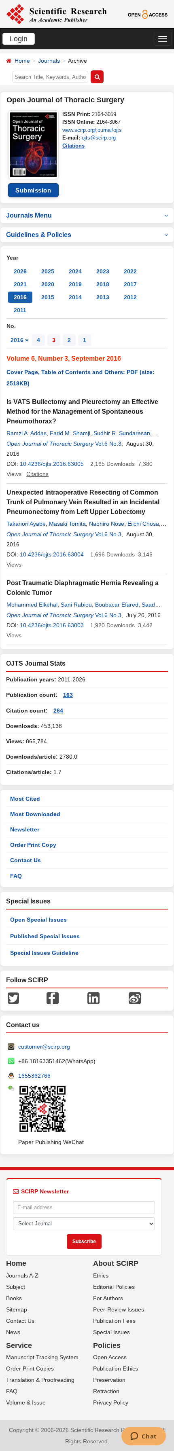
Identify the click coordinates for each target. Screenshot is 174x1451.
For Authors (108, 1298)
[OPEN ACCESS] (147, 14)
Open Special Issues (38, 919)
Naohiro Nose (106, 523)
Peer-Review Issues (118, 1309)
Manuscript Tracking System (42, 1357)
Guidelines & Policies (38, 234)
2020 (47, 284)
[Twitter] (13, 997)
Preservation (109, 1380)
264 (58, 710)
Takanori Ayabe (26, 523)
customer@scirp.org (44, 1046)
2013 (102, 297)
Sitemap (16, 1309)
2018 (102, 284)
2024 (75, 271)
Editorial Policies (114, 1287)
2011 (20, 310)
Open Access (110, 1357)
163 (68, 695)
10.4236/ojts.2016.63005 (52, 464)
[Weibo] (135, 997)
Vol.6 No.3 (108, 443)
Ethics (100, 1275)
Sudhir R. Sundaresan (121, 433)
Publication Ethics (115, 1368)
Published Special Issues (45, 936)
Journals (49, 60)
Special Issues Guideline (44, 953)
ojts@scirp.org (99, 138)
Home (22, 60)
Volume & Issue (26, 1402)
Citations (73, 146)
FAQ (16, 876)
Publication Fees (114, 1321)
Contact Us (25, 860)
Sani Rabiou (76, 604)
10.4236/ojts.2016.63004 (52, 554)
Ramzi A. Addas (26, 433)
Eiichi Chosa (143, 523)
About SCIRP (115, 1263)
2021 (20, 284)
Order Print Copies (30, 1368)
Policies (107, 1345)
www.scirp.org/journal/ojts (92, 130)
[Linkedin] (93, 997)
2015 (47, 297)
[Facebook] (53, 997)
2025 (47, 271)
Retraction (106, 1391)
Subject (15, 1287)
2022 (130, 271)
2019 (75, 284)
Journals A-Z (22, 1275)
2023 (102, 271)
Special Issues (111, 1332)
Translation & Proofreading (40, 1380)
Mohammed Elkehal (31, 604)
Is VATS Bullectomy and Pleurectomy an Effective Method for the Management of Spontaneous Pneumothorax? (82, 411)
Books (14, 1298)
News (13, 1332)
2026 (20, 271)
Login (19, 39)
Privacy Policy (110, 1402)
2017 (130, 284)
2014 (75, 297)
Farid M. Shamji (70, 433)
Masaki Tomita (67, 523)
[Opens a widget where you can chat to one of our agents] (143, 1437)
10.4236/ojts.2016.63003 (52, 625)
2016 (20, 297)
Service (19, 1345)
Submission (33, 190)
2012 (130, 297)
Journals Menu (29, 215)
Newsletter (24, 829)
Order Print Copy (33, 845)
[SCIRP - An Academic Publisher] (56, 14)
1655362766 (34, 1075)
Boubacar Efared (116, 604)
